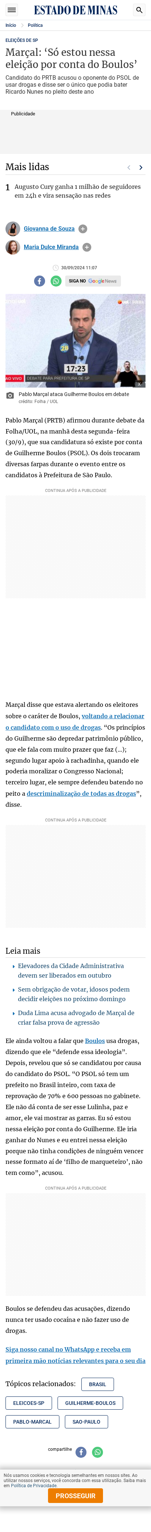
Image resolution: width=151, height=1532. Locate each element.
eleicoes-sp (28, 1403)
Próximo (141, 167)
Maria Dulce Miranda (51, 247)
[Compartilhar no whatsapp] (56, 281)
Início (10, 25)
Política (35, 25)
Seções (11, 10)
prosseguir (76, 1496)
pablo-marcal (32, 1422)
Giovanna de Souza (49, 229)
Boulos (95, 1040)
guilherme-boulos (90, 1403)
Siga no (77, 281)
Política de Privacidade (33, 1485)
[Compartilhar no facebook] (39, 281)
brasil (97, 1384)
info (82, 228)
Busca (139, 10)
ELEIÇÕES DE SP (21, 40)
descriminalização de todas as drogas (81, 793)
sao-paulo (86, 1422)
